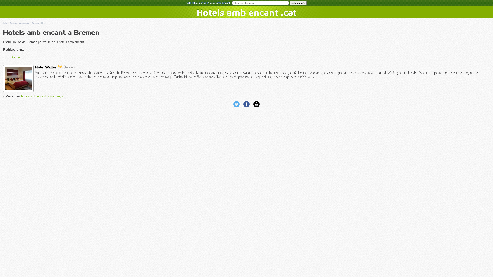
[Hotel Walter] (18, 89)
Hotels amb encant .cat (246, 12)
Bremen (16, 57)
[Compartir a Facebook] (247, 107)
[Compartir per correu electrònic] (256, 107)
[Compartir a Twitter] (237, 107)
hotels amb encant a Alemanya (42, 96)
